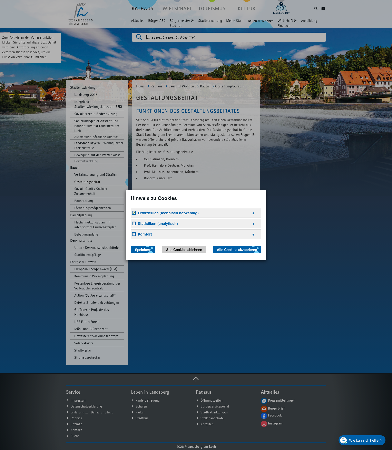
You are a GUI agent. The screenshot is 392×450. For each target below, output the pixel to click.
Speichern (143, 249)
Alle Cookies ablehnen (184, 249)
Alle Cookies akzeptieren (237, 249)
